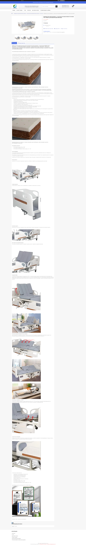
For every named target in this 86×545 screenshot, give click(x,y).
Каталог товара (19, 10)
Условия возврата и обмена (45, 10)
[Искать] (56, 6)
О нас (25, 10)
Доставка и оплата (35, 10)
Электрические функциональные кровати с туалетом (35, 13)
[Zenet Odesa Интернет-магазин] (15, 6)
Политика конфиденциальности (51, 544)
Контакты (29, 10)
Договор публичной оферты (16, 538)
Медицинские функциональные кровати (20, 13)
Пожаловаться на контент (43, 544)
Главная (13, 10)
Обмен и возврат (14, 537)
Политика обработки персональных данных (18, 539)
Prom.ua (47, 543)
